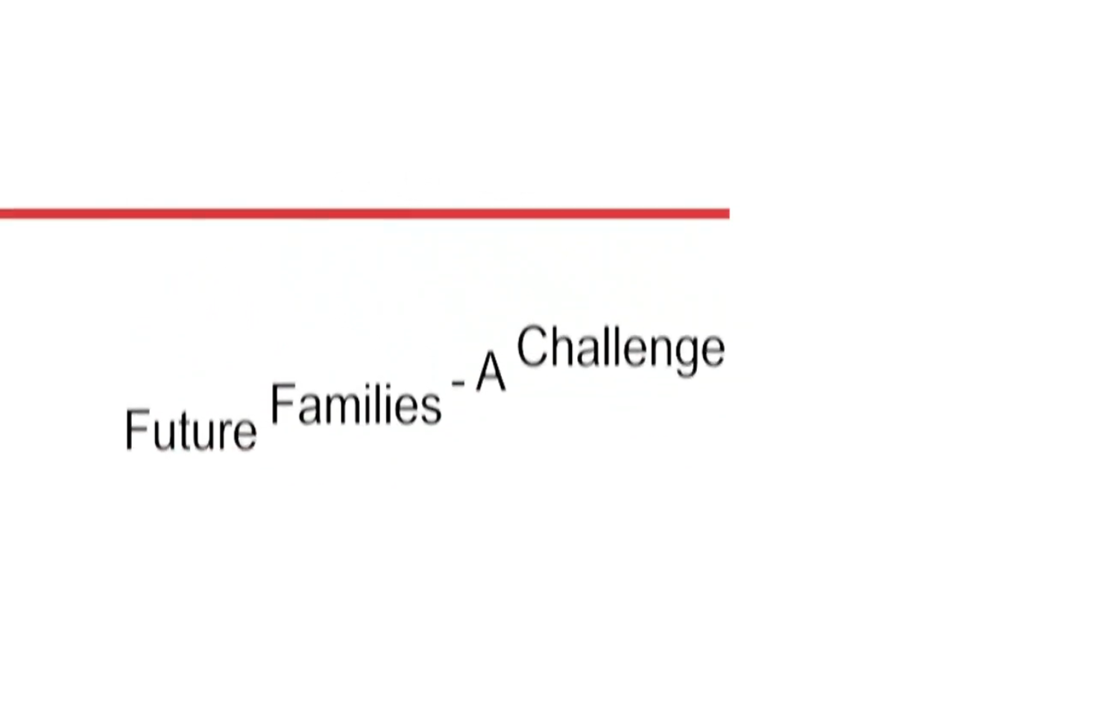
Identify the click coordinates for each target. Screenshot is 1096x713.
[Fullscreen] (1076, 600)
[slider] (529, 600)
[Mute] (999, 600)
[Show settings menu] (1037, 600)
